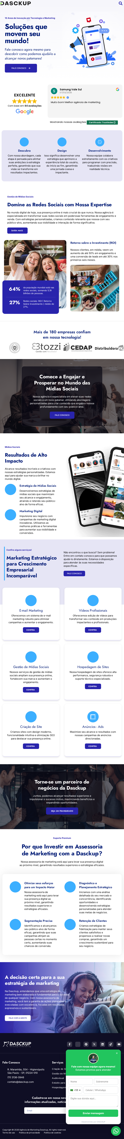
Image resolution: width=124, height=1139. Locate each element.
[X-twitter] (94, 1044)
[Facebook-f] (69, 1044)
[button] (72, 3)
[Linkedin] (102, 1044)
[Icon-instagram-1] (77, 1044)
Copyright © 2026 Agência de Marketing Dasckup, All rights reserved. (34, 1130)
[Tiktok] (110, 1044)
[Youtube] (119, 1044)
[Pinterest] (86, 1044)
